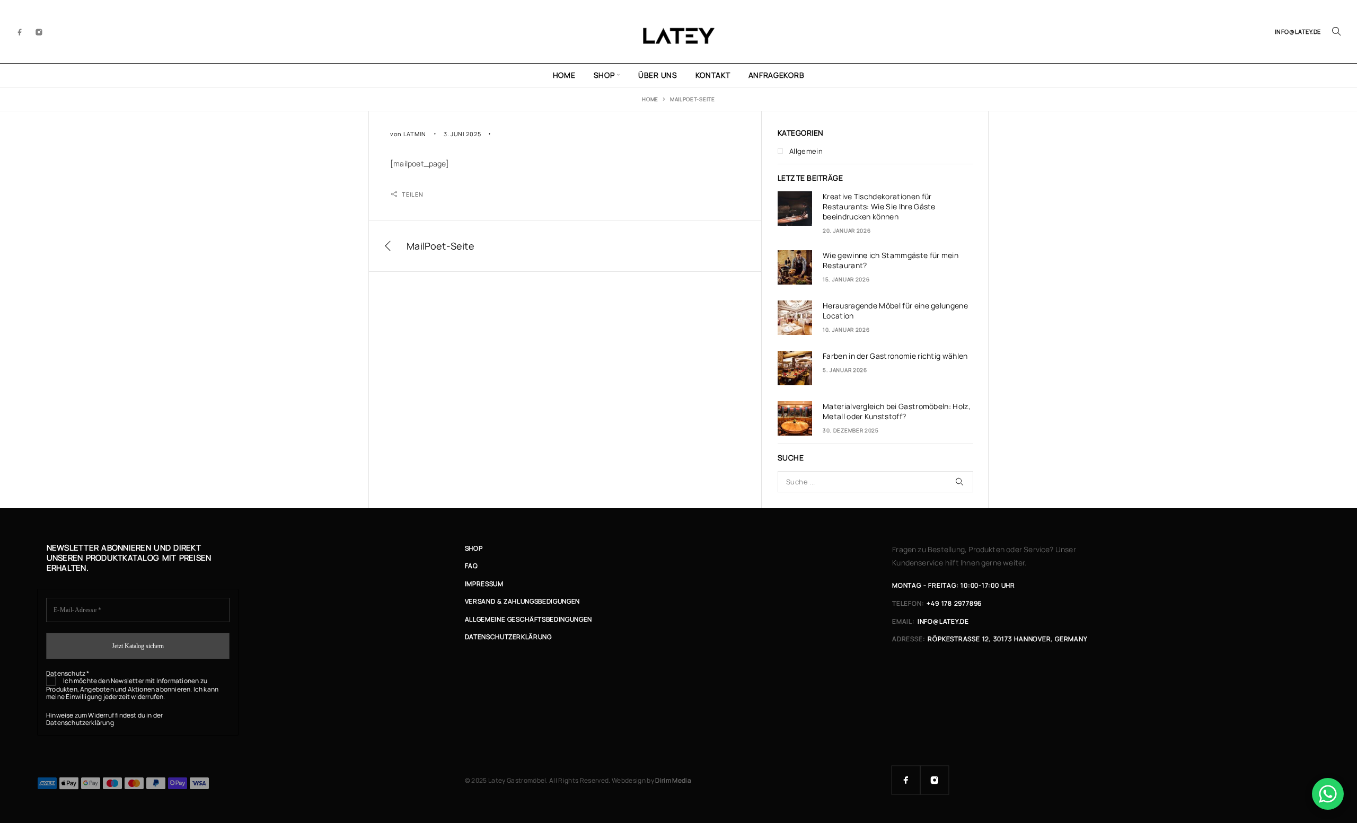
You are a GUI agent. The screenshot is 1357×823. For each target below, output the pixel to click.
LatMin (414, 134)
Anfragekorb (776, 75)
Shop (604, 75)
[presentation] (795, 208)
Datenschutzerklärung (80, 722)
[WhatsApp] (1328, 794)
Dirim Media (673, 780)
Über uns (657, 75)
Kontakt (712, 75)
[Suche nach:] (875, 481)
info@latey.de (1298, 32)
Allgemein (806, 151)
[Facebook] (20, 31)
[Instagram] (39, 31)
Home (564, 75)
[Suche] (1336, 31)
